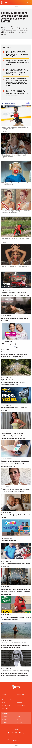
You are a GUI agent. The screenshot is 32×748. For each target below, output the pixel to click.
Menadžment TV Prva (7, 699)
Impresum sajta (20, 694)
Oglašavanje (5, 708)
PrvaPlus (4, 716)
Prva (3, 697)
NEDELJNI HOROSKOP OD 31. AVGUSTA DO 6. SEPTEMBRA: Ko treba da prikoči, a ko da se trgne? (17, 62)
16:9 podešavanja (6, 705)
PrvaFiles (19, 722)
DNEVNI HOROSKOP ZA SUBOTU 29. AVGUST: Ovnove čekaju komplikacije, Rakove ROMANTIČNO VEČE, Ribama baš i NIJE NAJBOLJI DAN (17, 54)
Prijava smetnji (20, 699)
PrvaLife (19, 719)
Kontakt (4, 694)
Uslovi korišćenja (21, 697)
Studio (3, 702)
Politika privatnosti (21, 705)
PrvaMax (4, 719)
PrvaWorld (5, 722)
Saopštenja (19, 702)
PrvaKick (19, 716)
